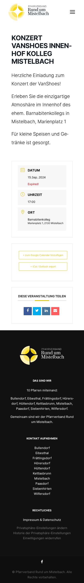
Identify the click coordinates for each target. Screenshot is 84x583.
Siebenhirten (42, 489)
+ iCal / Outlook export (43, 266)
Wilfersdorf (42, 494)
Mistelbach (42, 478)
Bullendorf (42, 448)
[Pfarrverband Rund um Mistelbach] (28, 12)
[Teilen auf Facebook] (28, 311)
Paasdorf (42, 483)
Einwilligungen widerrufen (42, 538)
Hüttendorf (42, 468)
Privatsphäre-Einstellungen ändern (42, 528)
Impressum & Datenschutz (42, 520)
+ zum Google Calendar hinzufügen (43, 255)
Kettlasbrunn (42, 473)
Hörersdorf (42, 463)
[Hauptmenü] (72, 12)
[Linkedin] (46, 311)
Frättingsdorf (42, 458)
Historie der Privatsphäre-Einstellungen (42, 533)
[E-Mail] (55, 311)
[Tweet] (37, 311)
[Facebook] (42, 561)
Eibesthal (42, 453)
